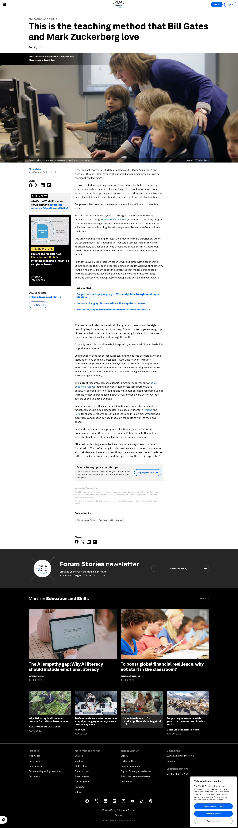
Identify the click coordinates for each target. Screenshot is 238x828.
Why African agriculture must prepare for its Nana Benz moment (49, 720)
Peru (77, 413)
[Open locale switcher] (3, 819)
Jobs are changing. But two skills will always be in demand (111, 303)
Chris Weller (35, 169)
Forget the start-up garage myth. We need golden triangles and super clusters (118, 296)
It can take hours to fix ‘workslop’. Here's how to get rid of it (142, 721)
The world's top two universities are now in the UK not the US (113, 309)
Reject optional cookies (213, 806)
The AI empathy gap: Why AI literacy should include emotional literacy (66, 666)
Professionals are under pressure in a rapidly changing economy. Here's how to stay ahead (96, 721)
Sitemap (119, 815)
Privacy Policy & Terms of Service (119, 810)
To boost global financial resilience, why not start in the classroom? (162, 666)
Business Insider (42, 60)
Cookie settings (213, 821)
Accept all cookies (213, 814)
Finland (148, 409)
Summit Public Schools (114, 219)
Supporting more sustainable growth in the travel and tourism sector (186, 721)
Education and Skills (43, 19)
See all (204, 598)
